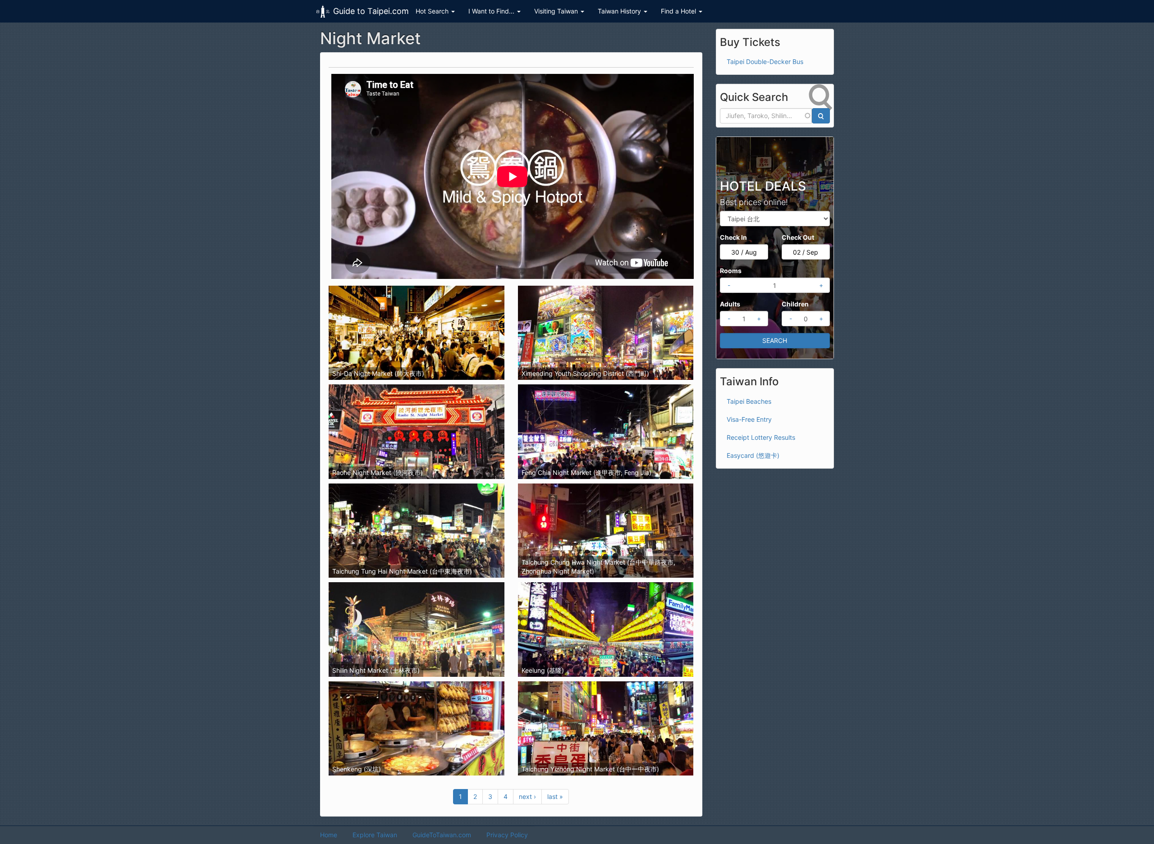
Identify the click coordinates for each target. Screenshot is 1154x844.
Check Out (798, 237)
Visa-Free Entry (749, 419)
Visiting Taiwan (557, 11)
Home (328, 835)
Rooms (731, 270)
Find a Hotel (679, 11)
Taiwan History (620, 11)
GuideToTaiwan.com (441, 835)
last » (555, 796)
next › (527, 796)
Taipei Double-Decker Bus (765, 61)
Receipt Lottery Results (761, 437)
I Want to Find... (492, 11)
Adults (730, 304)
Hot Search (433, 11)
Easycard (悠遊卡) (753, 455)
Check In (733, 237)
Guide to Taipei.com (371, 11)
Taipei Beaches (749, 401)
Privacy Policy (507, 835)
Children (795, 304)
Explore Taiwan (375, 835)
